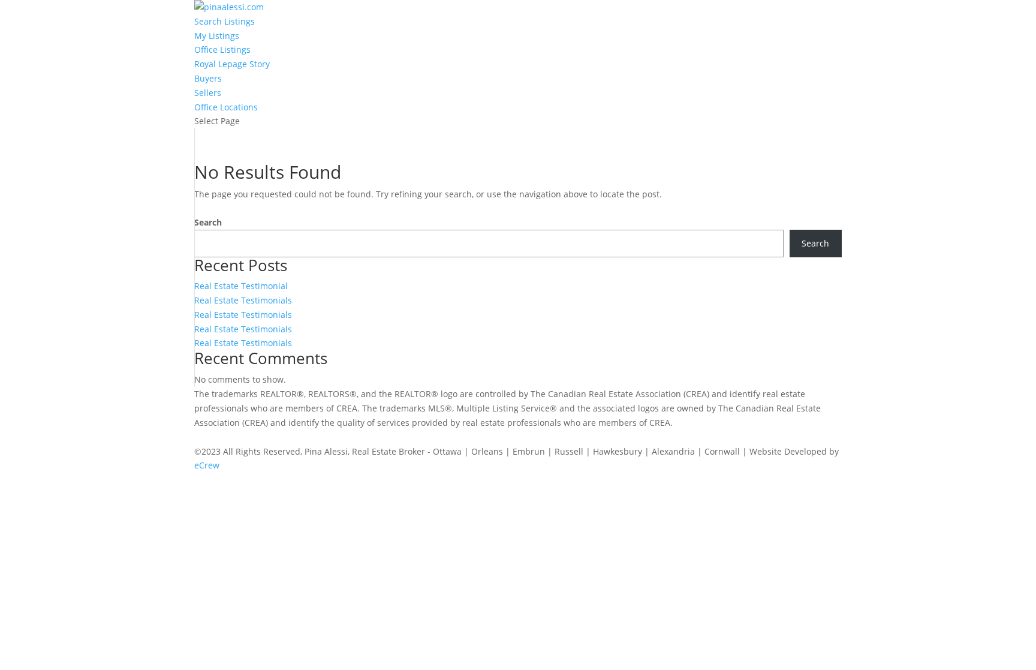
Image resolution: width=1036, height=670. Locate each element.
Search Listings (224, 21)
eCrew (206, 465)
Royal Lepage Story (232, 64)
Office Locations (226, 107)
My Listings (216, 35)
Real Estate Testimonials (243, 300)
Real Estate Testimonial (241, 286)
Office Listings (222, 49)
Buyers (208, 78)
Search (208, 222)
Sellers (207, 92)
